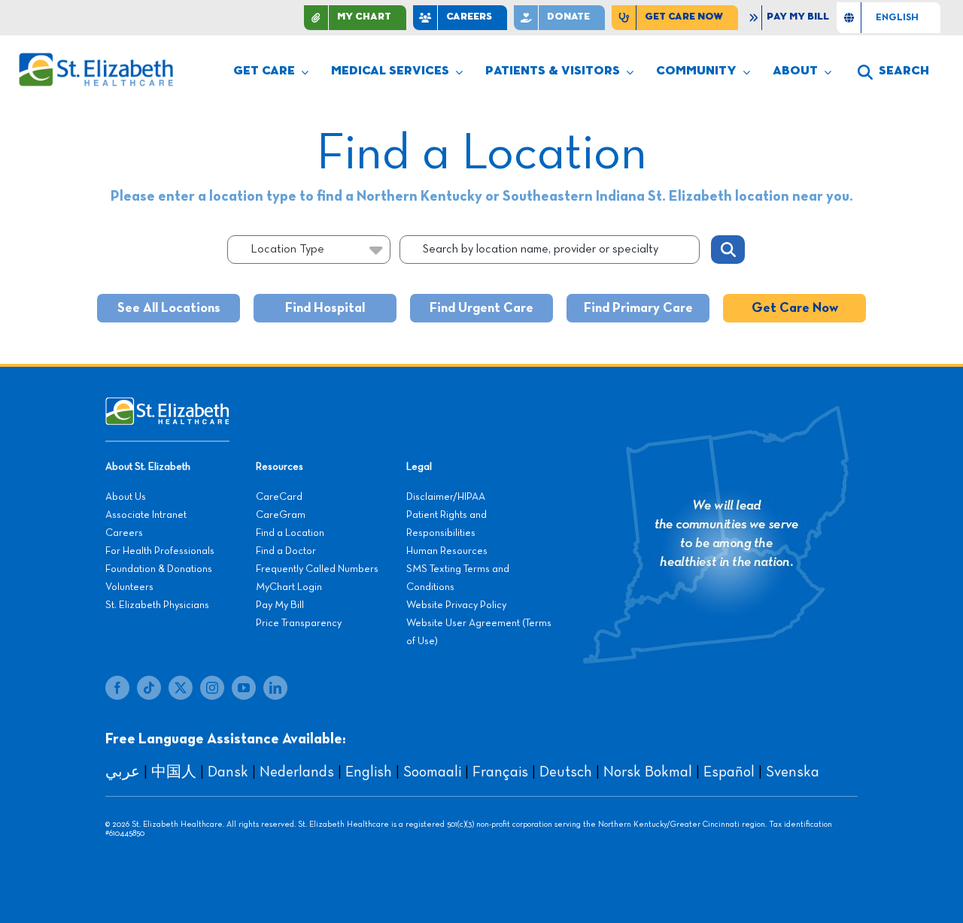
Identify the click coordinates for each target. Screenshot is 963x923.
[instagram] (212, 688)
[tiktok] (149, 688)
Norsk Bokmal (647, 771)
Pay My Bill (280, 605)
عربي (122, 771)
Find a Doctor (286, 551)
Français (500, 771)
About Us (125, 497)
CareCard (279, 497)
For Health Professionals (159, 551)
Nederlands (297, 771)
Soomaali (432, 771)
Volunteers (129, 587)
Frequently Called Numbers (317, 569)
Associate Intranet (146, 515)
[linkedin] (275, 688)
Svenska (792, 771)
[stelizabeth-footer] (167, 404)
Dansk (228, 771)
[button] (893, 72)
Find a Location (290, 533)
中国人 (173, 771)
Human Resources (447, 551)
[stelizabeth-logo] (95, 59)
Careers (124, 533)
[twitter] (181, 688)
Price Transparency (299, 623)
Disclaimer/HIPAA (445, 497)
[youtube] (244, 688)
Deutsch (565, 771)
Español (729, 771)
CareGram (280, 515)
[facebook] (117, 688)
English (368, 771)
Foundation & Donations (158, 569)
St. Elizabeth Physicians (157, 605)
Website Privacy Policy (456, 605)
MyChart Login (289, 587)
